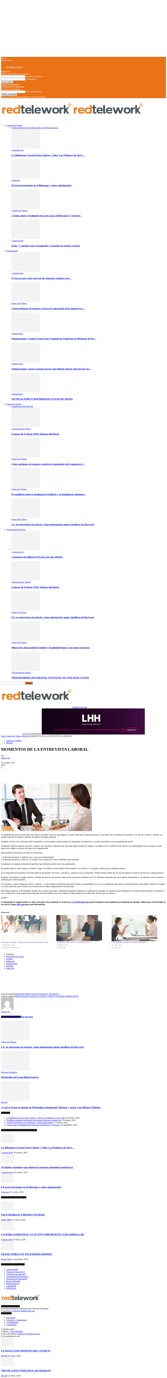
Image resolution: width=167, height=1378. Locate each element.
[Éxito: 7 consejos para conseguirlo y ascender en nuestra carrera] (25, 238)
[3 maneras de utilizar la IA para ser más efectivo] (25, 550)
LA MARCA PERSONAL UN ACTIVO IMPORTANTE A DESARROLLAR (42, 1234)
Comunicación (17, 150)
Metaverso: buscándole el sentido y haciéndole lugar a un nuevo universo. (50, 647)
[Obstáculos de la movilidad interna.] (15, 1070)
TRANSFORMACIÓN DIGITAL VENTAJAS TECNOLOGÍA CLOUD (50, 677)
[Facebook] (24, 776)
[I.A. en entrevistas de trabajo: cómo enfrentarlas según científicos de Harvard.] (25, 517)
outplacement (11, 963)
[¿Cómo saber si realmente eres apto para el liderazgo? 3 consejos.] (25, 208)
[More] (111, 776)
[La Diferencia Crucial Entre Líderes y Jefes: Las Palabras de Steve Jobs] (25, 148)
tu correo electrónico (33, 92)
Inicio (3, 736)
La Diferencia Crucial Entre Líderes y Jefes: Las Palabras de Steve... (37, 1147)
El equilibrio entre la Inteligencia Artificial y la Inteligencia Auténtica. (48, 494)
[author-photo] (7, 1009)
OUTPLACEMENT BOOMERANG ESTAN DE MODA (42, 399)
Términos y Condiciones (16, 1320)
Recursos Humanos (9, 1072)
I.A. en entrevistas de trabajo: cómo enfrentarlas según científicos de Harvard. (52, 524)
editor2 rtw (5, 758)
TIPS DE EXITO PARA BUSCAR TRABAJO (26, 1370)
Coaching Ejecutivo (24, 128)
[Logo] (37, 121)
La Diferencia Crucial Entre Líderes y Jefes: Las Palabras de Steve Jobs (35, 1118)
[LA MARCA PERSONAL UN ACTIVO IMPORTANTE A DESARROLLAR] (7, 1229)
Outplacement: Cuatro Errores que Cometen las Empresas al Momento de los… (53, 338)
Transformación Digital (21, 429)
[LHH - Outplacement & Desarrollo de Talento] (93, 734)
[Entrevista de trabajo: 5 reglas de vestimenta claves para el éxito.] (27, 928)
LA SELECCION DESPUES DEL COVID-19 (25, 1350)
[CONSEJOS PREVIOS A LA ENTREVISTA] (82, 928)
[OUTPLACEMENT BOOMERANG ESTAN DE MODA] (25, 392)
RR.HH (30, 406)
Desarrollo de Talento (41, 128)
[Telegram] (82, 776)
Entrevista (10, 961)
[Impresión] (73, 776)
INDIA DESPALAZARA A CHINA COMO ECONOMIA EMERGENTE (47, 996)
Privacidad (10, 1318)
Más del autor (27, 1017)
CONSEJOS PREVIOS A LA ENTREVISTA (73, 942)
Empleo (9, 959)
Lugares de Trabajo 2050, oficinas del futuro (35, 434)
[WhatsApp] (44, 776)
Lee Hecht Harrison (80, 902)
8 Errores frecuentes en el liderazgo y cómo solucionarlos (41, 185)
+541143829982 (16, 1331)
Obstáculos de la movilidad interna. (20, 1077)
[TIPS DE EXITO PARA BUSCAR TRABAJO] (7, 1365)
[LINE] (92, 776)
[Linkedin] (53, 776)
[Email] (63, 776)
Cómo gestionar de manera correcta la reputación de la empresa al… (48, 308)
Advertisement (12, 1322)
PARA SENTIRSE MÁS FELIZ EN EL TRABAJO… (38, 994)
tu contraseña (30, 79)
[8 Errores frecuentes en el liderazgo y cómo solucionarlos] (25, 178)
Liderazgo (54, 128)
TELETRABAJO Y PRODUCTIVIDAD (22, 1214)
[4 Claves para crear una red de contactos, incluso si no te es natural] (25, 271)
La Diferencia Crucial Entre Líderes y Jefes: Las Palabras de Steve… (48, 155)
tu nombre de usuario (34, 76)
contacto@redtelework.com (23, 1311)
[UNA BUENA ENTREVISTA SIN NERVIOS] (138, 928)
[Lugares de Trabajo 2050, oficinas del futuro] (25, 426)
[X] (34, 776)
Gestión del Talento (14, 125)
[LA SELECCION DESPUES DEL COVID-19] (7, 1346)
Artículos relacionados (11, 1017)
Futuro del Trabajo (19, 303)
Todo (13, 128)
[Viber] (101, 776)
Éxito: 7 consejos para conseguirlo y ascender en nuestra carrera (45, 245)
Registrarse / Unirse (14, 67)
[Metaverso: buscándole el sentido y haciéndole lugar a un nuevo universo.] (25, 640)
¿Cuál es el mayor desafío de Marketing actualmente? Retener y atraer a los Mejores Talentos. (51, 1107)
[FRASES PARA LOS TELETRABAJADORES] (7, 1249)
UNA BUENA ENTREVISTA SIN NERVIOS (129, 942)
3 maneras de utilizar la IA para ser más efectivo (37, 557)
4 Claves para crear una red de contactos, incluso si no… (41, 278)
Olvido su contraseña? (10, 84)
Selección (10, 968)
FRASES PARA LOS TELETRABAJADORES (26, 1254)
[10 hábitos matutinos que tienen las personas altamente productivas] (7, 1162)
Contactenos (11, 1325)
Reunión (9, 966)
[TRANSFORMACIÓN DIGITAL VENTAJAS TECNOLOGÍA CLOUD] (25, 670)
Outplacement (12, 251)
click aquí (20, 904)
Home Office (21, 406)
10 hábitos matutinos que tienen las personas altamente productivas (33, 1120)
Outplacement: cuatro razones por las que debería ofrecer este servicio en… (51, 369)
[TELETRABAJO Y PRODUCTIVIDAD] (7, 1210)
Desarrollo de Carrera (15, 956)
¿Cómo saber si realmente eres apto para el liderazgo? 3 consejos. (46, 215)
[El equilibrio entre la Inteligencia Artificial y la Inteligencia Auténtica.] (25, 487)
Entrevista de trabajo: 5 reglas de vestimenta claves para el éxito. (25, 942)
